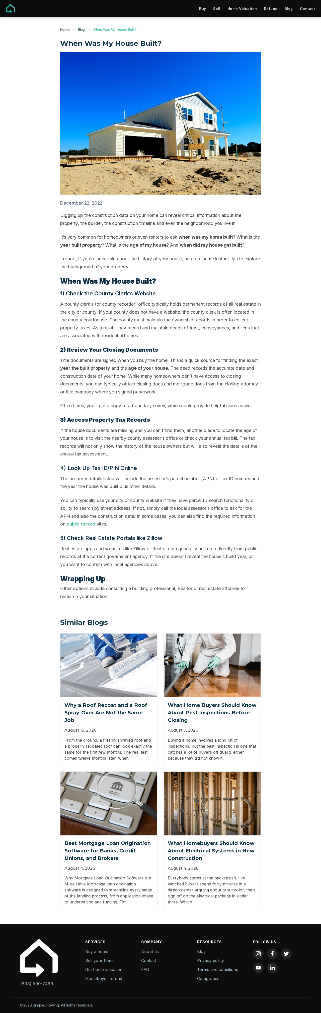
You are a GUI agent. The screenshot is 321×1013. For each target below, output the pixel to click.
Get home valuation (103, 969)
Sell (216, 9)
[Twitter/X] (286, 953)
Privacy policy (210, 960)
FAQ (145, 969)
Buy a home (96, 951)
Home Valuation (242, 9)
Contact (307, 9)
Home (65, 30)
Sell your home (100, 960)
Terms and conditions (217, 969)
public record (81, 524)
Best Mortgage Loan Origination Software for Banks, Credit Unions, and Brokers (107, 850)
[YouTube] (258, 967)
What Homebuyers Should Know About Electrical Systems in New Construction (211, 850)
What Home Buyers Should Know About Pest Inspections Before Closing (212, 712)
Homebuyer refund (103, 978)
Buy (202, 9)
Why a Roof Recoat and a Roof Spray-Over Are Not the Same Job (105, 712)
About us (150, 951)
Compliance (208, 978)
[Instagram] (258, 953)
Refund (271, 9)
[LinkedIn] (272, 967)
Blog (289, 9)
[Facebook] (272, 953)
